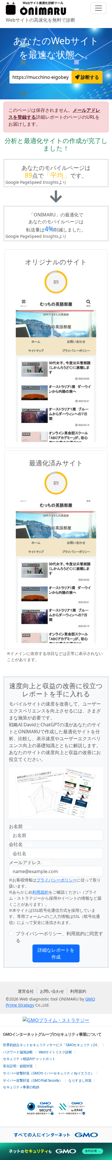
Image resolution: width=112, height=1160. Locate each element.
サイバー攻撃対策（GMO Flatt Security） (32, 1081)
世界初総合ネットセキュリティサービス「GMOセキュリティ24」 (51, 1045)
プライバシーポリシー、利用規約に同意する (59, 937)
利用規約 (40, 892)
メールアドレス (29, 862)
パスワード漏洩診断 (18, 1052)
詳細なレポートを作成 (56, 953)
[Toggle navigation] (98, 8)
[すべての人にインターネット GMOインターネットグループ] (56, 1134)
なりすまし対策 (80, 1081)
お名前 (20, 826)
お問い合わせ (52, 991)
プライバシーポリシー (56, 880)
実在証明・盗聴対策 (18, 1066)
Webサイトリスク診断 (55, 1052)
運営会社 (26, 991)
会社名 (20, 844)
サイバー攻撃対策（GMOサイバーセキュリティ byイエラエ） (48, 1073)
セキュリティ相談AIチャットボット (29, 1059)
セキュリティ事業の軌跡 (21, 1087)
